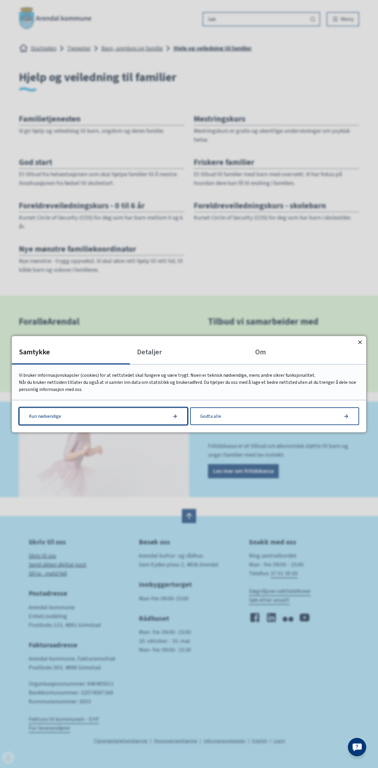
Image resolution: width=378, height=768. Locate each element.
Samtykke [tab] (34, 352)
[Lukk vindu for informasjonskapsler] (360, 342)
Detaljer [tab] (149, 352)
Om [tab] (260, 352)
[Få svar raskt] (357, 747)
